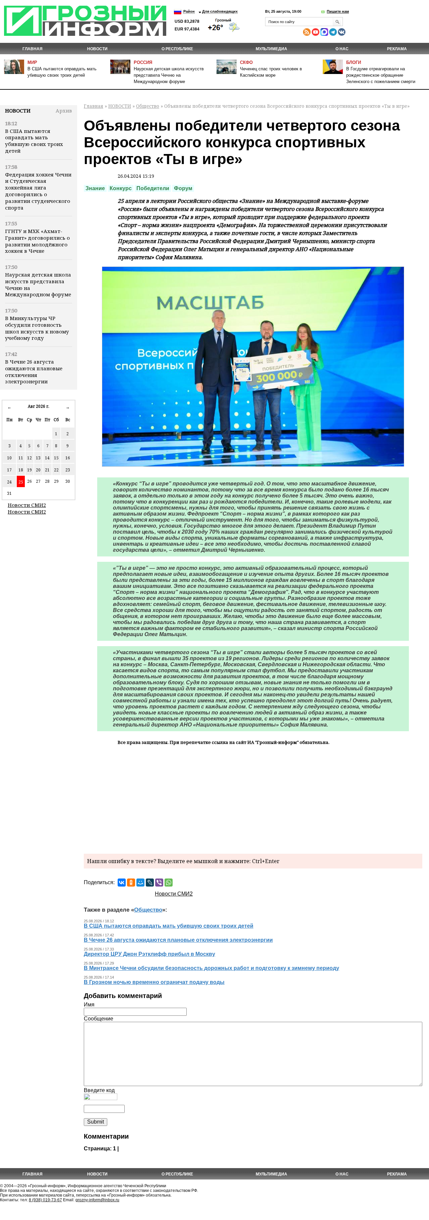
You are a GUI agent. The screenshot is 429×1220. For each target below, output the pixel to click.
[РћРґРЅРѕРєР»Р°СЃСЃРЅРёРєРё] (131, 883)
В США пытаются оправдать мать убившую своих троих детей (34, 141)
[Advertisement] (253, 798)
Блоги (353, 62)
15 (56, 458)
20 (38, 470)
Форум (183, 188)
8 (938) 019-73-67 (45, 1200)
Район (189, 11)
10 (9, 458)
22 (56, 470)
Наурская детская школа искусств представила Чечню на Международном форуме (169, 75)
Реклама (397, 49)
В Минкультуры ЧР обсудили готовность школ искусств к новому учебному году (37, 328)
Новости (17, 110)
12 (29, 458)
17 (9, 470)
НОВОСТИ (97, 49)
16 (67, 458)
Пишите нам (338, 11)
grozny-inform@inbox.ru (97, 1200)
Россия (143, 62)
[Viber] (159, 883)
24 (9, 482)
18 (20, 470)
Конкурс (121, 188)
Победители (152, 188)
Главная (32, 49)
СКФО (246, 62)
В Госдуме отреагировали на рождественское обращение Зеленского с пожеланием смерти (380, 75)
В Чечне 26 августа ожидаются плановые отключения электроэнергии (33, 371)
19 (29, 470)
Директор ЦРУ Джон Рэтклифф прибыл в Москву (149, 954)
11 (20, 458)
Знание (95, 188)
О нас (342, 49)
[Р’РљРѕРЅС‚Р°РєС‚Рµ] (122, 883)
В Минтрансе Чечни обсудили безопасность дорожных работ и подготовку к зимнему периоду (211, 968)
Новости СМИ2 (27, 505)
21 (47, 470)
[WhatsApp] (169, 883)
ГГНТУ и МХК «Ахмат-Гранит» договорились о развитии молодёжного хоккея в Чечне (37, 241)
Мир (32, 62)
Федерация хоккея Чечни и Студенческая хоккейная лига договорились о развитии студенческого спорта (38, 191)
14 (47, 458)
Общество (147, 106)
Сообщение (98, 1018)
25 (20, 482)
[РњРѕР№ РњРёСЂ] (140, 883)
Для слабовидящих (220, 11)
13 (38, 458)
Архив (64, 110)
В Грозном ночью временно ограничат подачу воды (154, 982)
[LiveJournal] (150, 883)
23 (67, 470)
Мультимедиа (271, 49)
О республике (177, 49)
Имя (89, 1004)
